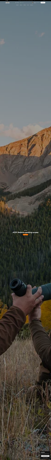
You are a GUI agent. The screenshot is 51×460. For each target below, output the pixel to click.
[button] (36, 2)
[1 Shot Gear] (7, 2)
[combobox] (26, 2)
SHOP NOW (25, 234)
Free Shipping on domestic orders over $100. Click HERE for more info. (25, 0)
